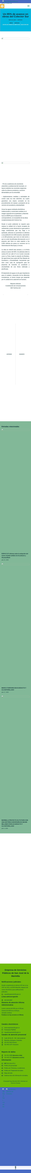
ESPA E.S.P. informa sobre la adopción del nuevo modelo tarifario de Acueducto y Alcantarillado (15, 555)
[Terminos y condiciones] (13, 1068)
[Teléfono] (15, 1169)
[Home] (15, 1166)
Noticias (20, 20)
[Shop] (15, 1167)
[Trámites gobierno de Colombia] (11, 1089)
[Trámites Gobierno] (10, 1)
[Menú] (28, 6)
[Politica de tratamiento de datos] (12, 1071)
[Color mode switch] (25, 6)
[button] (2, 6)
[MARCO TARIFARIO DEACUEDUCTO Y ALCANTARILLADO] (16, 624)
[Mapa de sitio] (7, 1073)
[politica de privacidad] (9, 1066)
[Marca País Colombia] (3, 1089)
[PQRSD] (9, 1030)
